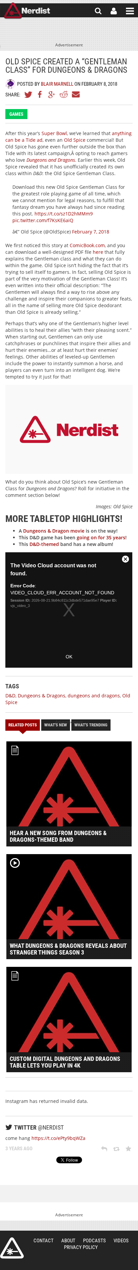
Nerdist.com (12, 1248)
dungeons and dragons (94, 695)
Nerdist (27, 11)
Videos (121, 1241)
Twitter (28, 94)
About (68, 1241)
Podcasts (94, 1241)
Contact (43, 1241)
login (114, 11)
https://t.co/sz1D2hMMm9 (63, 213)
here (98, 252)
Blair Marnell (57, 84)
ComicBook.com (87, 245)
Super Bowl (54, 133)
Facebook (40, 94)
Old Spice (74, 140)
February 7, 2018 (90, 231)
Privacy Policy (81, 1247)
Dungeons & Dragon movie (53, 531)
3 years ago (18, 1149)
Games (16, 114)
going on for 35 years (101, 537)
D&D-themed (44, 544)
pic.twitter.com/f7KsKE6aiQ (42, 220)
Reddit (63, 94)
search (98, 11)
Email (75, 94)
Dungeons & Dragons (41, 695)
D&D (10, 695)
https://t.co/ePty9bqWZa (58, 1138)
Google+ (52, 94)
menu (130, 11)
